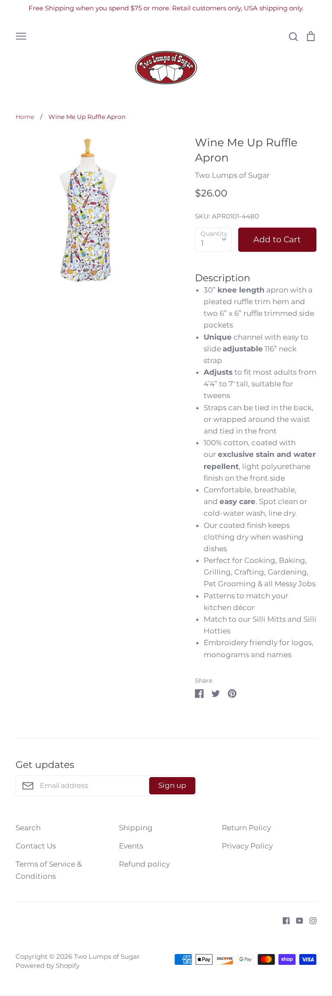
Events (131, 846)
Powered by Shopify (48, 966)
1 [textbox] (202, 243)
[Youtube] (296, 920)
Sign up (172, 785)
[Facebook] (283, 920)
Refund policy (144, 864)
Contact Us (36, 846)
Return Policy (246, 827)
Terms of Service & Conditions (49, 870)
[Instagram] (309, 920)
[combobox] (213, 240)
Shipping (136, 827)
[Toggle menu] (21, 36)
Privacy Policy (247, 846)
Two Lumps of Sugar (232, 175)
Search (28, 827)
